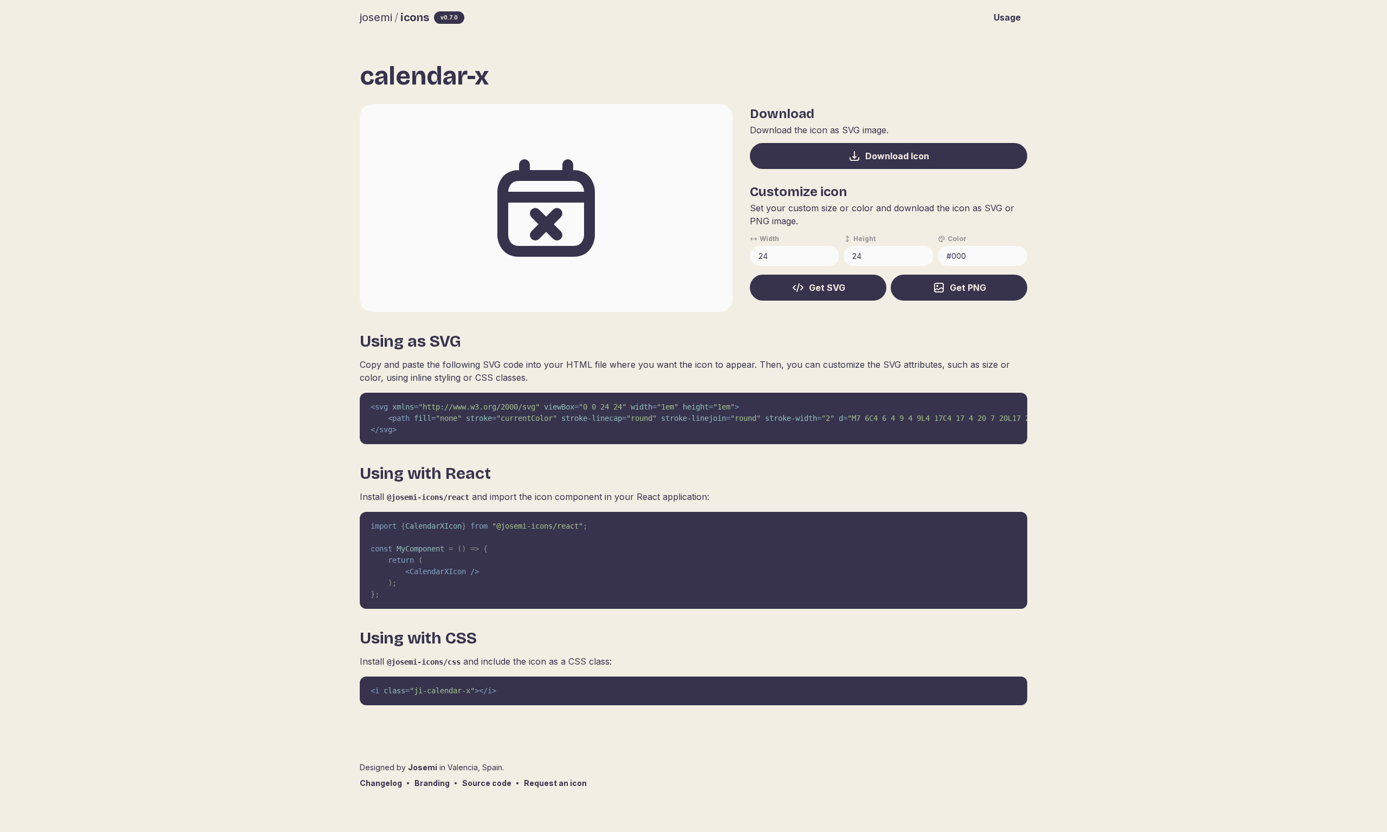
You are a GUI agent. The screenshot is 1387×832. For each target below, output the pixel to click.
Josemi (422, 767)
